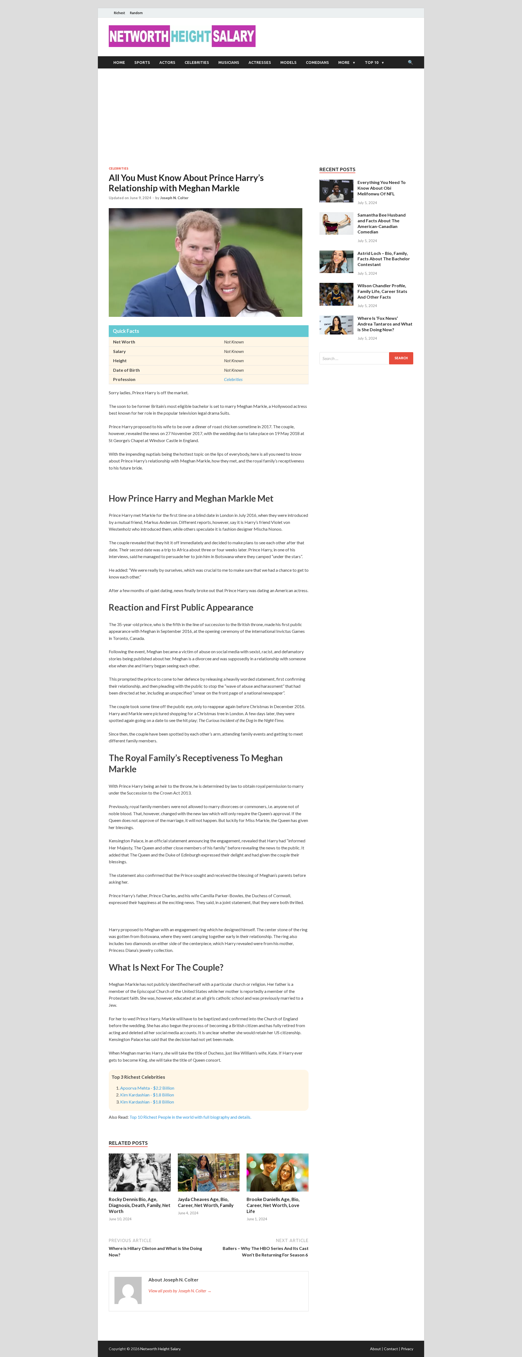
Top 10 (371, 62)
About (375, 1348)
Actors (167, 62)
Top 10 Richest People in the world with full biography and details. (190, 1117)
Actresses (259, 62)
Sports (142, 62)
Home (119, 62)
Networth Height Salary (160, 1348)
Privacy (407, 1348)
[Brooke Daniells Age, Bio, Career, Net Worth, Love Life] (278, 1193)
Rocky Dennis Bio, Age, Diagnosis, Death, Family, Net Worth (139, 1205)
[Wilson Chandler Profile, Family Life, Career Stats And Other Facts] (336, 286)
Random (136, 13)
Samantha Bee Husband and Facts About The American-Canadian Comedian (382, 223)
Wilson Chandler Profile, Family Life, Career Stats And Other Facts (382, 291)
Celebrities (197, 62)
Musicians (228, 62)
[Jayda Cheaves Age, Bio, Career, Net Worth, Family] (209, 1193)
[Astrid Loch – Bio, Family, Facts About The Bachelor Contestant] (336, 253)
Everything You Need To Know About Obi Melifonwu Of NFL (382, 188)
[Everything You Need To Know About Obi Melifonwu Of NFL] (336, 182)
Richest (119, 13)
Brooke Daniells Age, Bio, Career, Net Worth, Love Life (273, 1205)
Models (288, 62)
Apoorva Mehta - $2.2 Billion (147, 1087)
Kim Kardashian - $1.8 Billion (147, 1094)
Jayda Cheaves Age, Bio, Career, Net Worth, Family (206, 1202)
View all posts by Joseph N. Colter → (180, 1290)
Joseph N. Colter (174, 198)
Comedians (317, 62)
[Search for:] (366, 358)
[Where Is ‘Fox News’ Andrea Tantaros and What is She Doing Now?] (336, 318)
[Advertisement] (261, 117)
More (344, 62)
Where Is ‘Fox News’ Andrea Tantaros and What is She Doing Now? (385, 323)
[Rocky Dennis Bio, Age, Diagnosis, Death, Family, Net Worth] (140, 1193)
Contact (391, 1348)
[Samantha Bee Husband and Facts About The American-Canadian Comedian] (336, 215)
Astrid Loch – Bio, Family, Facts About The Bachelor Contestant (384, 259)
